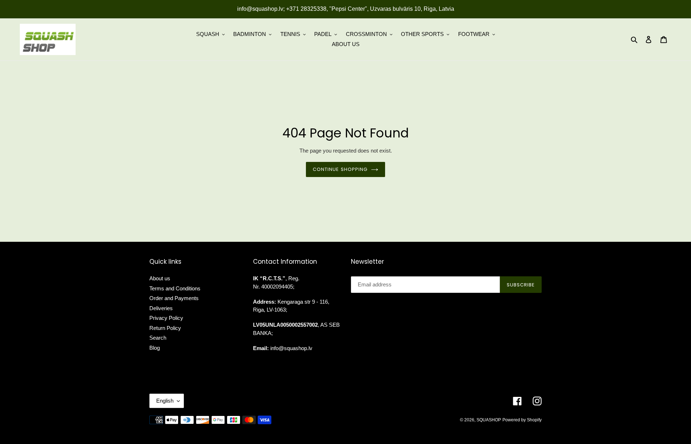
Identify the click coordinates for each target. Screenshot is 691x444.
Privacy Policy (166, 318)
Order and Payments (174, 298)
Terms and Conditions (174, 288)
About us (159, 278)
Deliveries (161, 308)
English (164, 401)
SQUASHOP (489, 419)
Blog (154, 348)
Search (157, 338)
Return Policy (165, 328)
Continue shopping (340, 169)
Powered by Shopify (522, 419)
